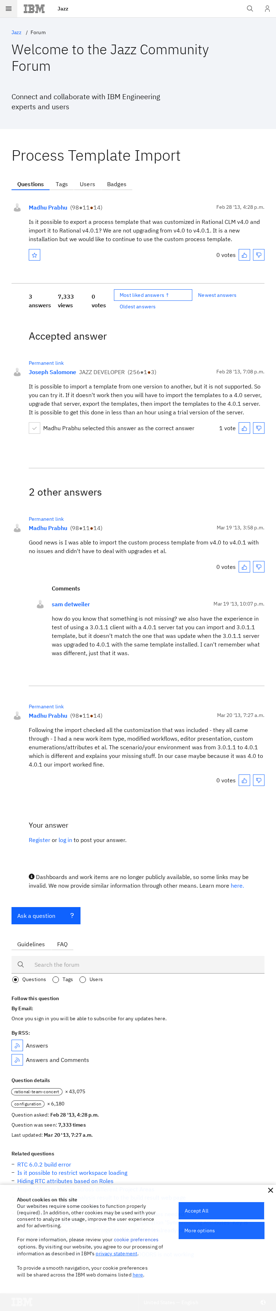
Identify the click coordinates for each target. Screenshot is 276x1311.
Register (39, 839)
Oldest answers (138, 306)
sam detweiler (71, 604)
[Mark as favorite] (34, 255)
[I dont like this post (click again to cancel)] (258, 255)
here (138, 1274)
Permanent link (46, 363)
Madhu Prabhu (48, 207)
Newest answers (217, 295)
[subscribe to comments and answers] (17, 1060)
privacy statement (116, 1253)
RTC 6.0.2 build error (44, 1164)
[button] (270, 1190)
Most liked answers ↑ (144, 295)
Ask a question (36, 915)
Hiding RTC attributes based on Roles (65, 1180)
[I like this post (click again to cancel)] (244, 255)
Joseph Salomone (52, 372)
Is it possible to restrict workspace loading (72, 1172)
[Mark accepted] (34, 428)
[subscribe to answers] (17, 1045)
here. (237, 885)
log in (65, 839)
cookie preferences (136, 1239)
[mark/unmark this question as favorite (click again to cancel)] (34, 255)
